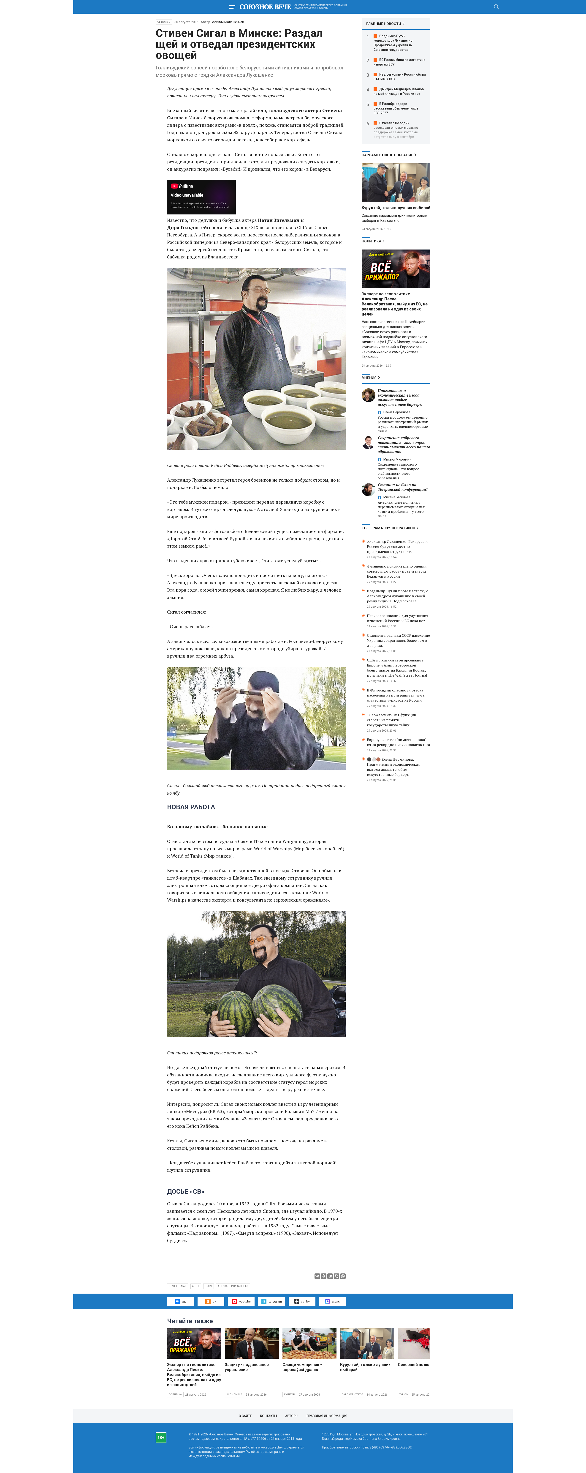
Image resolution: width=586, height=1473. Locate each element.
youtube (245, 1301)
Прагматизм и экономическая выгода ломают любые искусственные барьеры (400, 397)
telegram (275, 1301)
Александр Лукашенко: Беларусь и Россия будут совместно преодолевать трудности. (397, 546)
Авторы (291, 1416)
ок (214, 1301)
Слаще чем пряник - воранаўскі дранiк (302, 1367)
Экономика (234, 1394)
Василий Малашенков (227, 22)
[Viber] (336, 1276)
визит (208, 1286)
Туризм (403, 1394)
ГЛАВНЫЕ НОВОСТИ (383, 24)
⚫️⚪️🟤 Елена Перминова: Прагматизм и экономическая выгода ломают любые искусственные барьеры (393, 767)
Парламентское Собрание (387, 155)
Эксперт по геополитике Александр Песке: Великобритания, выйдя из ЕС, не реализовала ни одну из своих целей (395, 303)
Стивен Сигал (178, 1286)
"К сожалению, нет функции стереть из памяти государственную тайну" (391, 719)
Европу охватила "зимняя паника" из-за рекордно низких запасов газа (398, 742)
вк (184, 1301)
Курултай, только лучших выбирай (396, 207)
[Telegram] (330, 1276)
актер (195, 1286)
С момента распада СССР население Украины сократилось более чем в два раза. (398, 640)
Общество (164, 22)
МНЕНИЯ (369, 378)
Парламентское (352, 1394)
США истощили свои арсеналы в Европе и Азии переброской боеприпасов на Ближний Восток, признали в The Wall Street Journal (397, 668)
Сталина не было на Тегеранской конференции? (403, 487)
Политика (371, 241)
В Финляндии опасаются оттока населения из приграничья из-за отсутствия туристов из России (395, 695)
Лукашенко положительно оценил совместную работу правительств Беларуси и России (396, 571)
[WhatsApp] (343, 1276)
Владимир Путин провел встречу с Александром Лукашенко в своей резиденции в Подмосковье (397, 595)
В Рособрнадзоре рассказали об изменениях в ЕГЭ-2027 (396, 108)
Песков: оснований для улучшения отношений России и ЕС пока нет (397, 618)
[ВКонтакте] (317, 1276)
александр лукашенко (233, 1286)
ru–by (305, 1301)
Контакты (268, 1416)
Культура (290, 1394)
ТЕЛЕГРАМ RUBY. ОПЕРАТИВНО (388, 528)
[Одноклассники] (323, 1276)
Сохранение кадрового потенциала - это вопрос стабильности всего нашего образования (404, 444)
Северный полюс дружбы (423, 1364)
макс (336, 1301)
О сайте (245, 1416)
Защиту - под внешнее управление (247, 1367)
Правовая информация (327, 1416)
